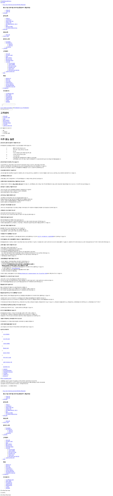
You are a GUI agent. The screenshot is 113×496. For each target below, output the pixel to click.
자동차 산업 (8, 22)
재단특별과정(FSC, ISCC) (11, 24)
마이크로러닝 (9, 42)
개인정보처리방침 (10, 85)
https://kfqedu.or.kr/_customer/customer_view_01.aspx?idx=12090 (33, 273)
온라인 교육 (6, 36)
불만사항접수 (9, 57)
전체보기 (8, 18)
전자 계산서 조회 (12, 66)
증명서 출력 (8, 95)
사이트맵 (5, 373)
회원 (4, 72)
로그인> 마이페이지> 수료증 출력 (45, 236)
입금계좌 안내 (11, 67)
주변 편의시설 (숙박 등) (13, 70)
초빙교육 (5, 29)
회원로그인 (8, 78)
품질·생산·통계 (9, 26)
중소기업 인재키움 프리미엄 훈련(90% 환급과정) (14, 4)
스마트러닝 (8, 47)
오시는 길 (5, 376)
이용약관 (5, 369)
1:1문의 (7, 100)
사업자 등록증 (11, 64)
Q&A (7, 56)
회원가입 (8, 79)
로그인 (2, 107)
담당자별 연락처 (9, 60)
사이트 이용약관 (9, 84)
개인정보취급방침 (7, 370)
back (1, 2)
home (4, 2)
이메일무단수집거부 (10, 86)
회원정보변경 (9, 99)
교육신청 (8, 11)
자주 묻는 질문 (9, 55)
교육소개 (10, 44)
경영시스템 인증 (9, 21)
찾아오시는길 (9, 59)
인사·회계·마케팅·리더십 (11, 27)
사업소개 (8, 10)
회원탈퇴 (8, 101)
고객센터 (5, 48)
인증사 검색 (11, 68)
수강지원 (8, 61)
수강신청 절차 (11, 63)
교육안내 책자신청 (10, 71)
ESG (7, 25)
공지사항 (8, 53)
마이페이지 (5, 88)
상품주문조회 (9, 97)
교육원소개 (5, 374)
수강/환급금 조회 (10, 93)
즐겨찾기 (10, 107)
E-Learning (8, 41)
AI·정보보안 (8, 19)
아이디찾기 (8, 81)
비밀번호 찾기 (9, 82)
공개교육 (5, 13)
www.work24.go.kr (16, 268)
